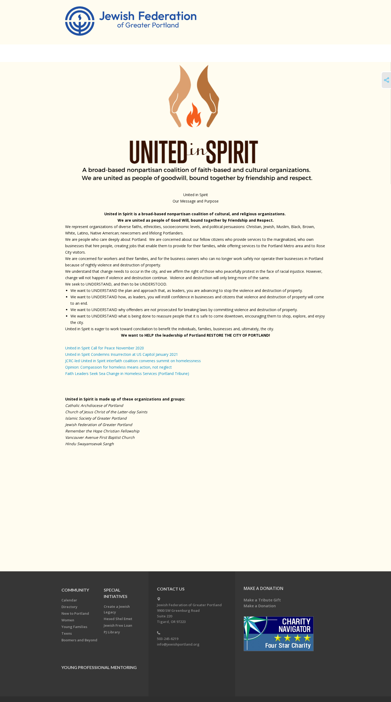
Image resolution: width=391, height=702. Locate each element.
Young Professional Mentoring (99, 667)
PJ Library (112, 632)
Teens (66, 633)
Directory (69, 606)
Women (67, 620)
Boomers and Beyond (79, 640)
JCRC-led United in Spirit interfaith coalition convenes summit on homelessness (133, 360)
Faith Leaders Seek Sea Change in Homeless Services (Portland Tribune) (127, 373)
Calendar (69, 600)
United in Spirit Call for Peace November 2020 (104, 347)
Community (75, 589)
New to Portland (75, 613)
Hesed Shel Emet (118, 618)
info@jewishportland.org (178, 644)
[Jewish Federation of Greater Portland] (131, 22)
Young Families (74, 626)
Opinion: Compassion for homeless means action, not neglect (118, 367)
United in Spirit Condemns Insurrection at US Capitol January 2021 (121, 354)
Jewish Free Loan (118, 625)
